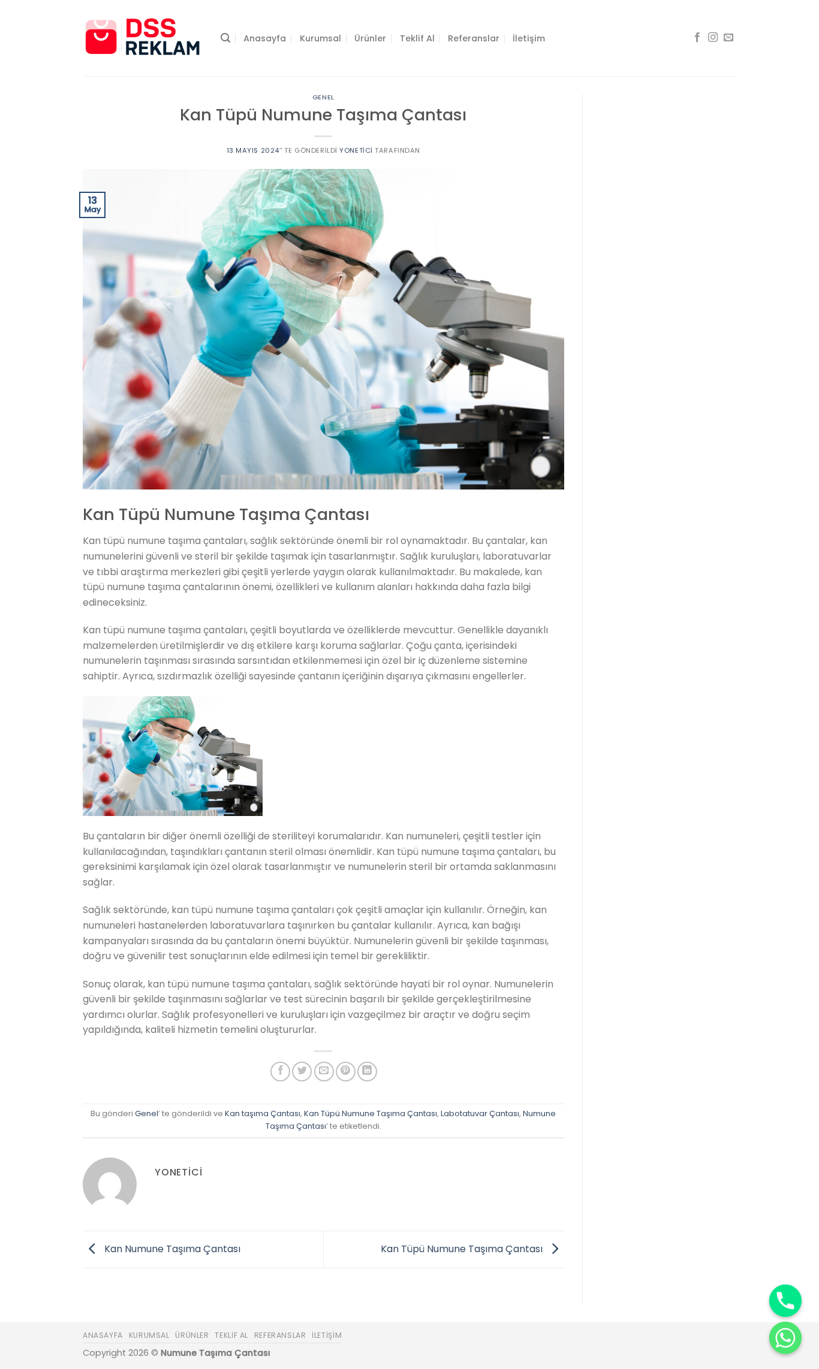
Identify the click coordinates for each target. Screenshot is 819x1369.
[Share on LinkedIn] (367, 1071)
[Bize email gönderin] (728, 37)
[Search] (225, 38)
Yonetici (355, 150)
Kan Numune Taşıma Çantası (171, 1249)
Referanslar (473, 38)
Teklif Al (417, 38)
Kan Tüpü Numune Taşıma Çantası (370, 1113)
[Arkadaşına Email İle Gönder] (324, 1071)
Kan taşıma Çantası (262, 1113)
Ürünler (370, 38)
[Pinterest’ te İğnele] (346, 1071)
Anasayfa (264, 38)
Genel (323, 97)
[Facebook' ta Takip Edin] (697, 37)
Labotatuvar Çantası (480, 1113)
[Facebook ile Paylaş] (280, 1071)
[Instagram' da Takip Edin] (713, 37)
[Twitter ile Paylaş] (302, 1071)
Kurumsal (320, 38)
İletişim (529, 38)
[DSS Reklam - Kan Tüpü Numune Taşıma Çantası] (143, 38)
